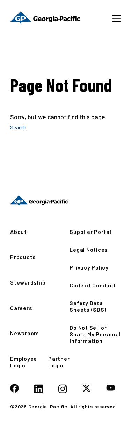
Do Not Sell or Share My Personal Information (95, 334)
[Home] (45, 18)
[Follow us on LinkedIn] (38, 389)
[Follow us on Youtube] (110, 388)
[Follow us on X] (86, 389)
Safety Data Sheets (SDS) (88, 306)
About (18, 231)
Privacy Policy (89, 267)
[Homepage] (39, 200)
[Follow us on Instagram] (62, 389)
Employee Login (23, 361)
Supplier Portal (90, 231)
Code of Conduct (93, 285)
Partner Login (59, 361)
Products (23, 256)
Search (18, 127)
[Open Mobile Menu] (116, 18)
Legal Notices (89, 249)
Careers (21, 307)
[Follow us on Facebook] (14, 389)
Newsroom (24, 333)
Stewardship (27, 282)
